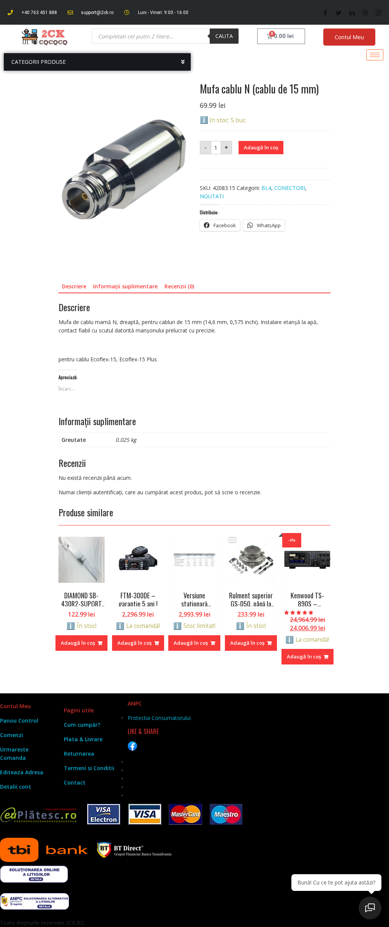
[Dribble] (365, 12)
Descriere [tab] (74, 286)
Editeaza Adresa (21, 772)
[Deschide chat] (370, 908)
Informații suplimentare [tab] (125, 286)
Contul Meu (349, 37)
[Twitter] (339, 12)
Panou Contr (16, 720)
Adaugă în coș (261, 147)
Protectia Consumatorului (159, 717)
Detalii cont (15, 786)
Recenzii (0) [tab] (179, 286)
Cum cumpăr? (82, 724)
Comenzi (11, 735)
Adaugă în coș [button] (78, 642)
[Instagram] (378, 12)
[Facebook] (325, 12)
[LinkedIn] (352, 12)
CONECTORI (289, 187)
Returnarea (79, 753)
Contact (74, 782)
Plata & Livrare (83, 739)
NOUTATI (212, 196)
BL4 (266, 187)
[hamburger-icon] (374, 54)
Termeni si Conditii (89, 768)
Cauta (224, 36)
